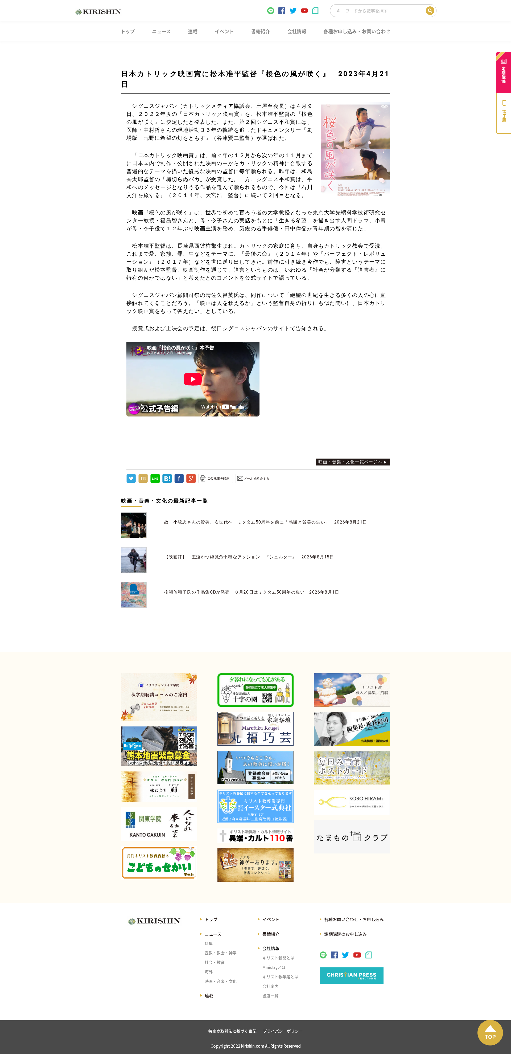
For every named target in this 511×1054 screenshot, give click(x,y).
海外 (209, 971)
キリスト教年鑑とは (280, 976)
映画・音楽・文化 (221, 981)
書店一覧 (270, 995)
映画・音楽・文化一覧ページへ (350, 461)
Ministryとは (274, 967)
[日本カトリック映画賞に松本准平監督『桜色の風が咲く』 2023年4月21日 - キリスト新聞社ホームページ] (167, 481)
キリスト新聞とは (278, 958)
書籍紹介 (270, 934)
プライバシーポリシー (283, 1031)
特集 (209, 943)
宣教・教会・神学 (221, 952)
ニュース (213, 934)
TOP (490, 1036)
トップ (211, 919)
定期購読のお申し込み (345, 934)
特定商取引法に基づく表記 (232, 1031)
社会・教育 (215, 962)
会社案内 (270, 986)
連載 (209, 995)
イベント (270, 919)
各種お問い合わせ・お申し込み (354, 919)
